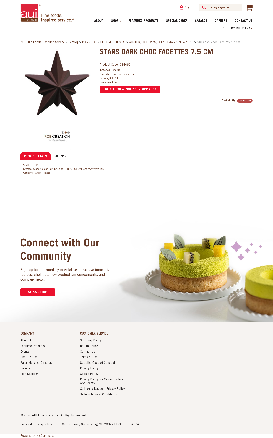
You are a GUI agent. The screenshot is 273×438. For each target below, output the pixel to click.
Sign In (190, 7)
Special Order (177, 21)
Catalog (201, 21)
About (99, 21)
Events (24, 351)
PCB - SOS (89, 42)
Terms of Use (89, 357)
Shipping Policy (90, 340)
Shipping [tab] (60, 156)
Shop (115, 21)
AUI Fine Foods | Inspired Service (42, 42)
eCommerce (46, 435)
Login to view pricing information (130, 89)
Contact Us (244, 21)
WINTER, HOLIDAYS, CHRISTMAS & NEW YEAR (161, 42)
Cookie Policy (89, 374)
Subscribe (38, 292)
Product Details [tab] (35, 156)
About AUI (27, 340)
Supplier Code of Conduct (97, 362)
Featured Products (144, 21)
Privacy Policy (89, 368)
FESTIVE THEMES (112, 42)
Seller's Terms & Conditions (98, 394)
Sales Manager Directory (36, 362)
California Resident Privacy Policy (102, 388)
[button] (249, 7)
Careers (221, 21)
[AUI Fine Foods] (47, 13)
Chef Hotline (29, 357)
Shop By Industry (236, 28)
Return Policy (89, 346)
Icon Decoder (29, 374)
